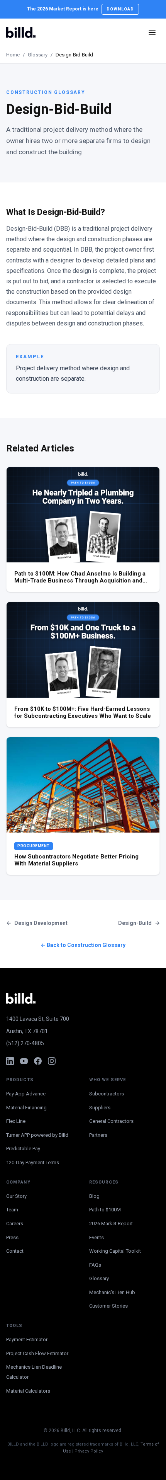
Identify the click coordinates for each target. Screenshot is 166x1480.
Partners (98, 1135)
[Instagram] (52, 1061)
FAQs (95, 1265)
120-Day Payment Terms (32, 1162)
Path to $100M (105, 1210)
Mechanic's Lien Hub (112, 1292)
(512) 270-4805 (25, 1043)
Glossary (37, 55)
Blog (94, 1196)
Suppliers (99, 1107)
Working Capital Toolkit (115, 1251)
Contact (15, 1251)
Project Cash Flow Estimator (37, 1353)
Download (120, 9)
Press (12, 1237)
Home (13, 55)
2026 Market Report (111, 1223)
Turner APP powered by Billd (37, 1135)
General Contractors (111, 1121)
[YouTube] (24, 1061)
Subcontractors (106, 1094)
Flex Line (15, 1121)
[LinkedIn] (10, 1061)
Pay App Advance (26, 1094)
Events (96, 1237)
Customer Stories (108, 1306)
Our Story (16, 1196)
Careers (14, 1223)
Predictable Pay (23, 1148)
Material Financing (26, 1107)
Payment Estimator (26, 1339)
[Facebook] (38, 1061)
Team (12, 1210)
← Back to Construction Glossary (83, 945)
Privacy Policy (89, 1451)
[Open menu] (152, 32)
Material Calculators (28, 1391)
